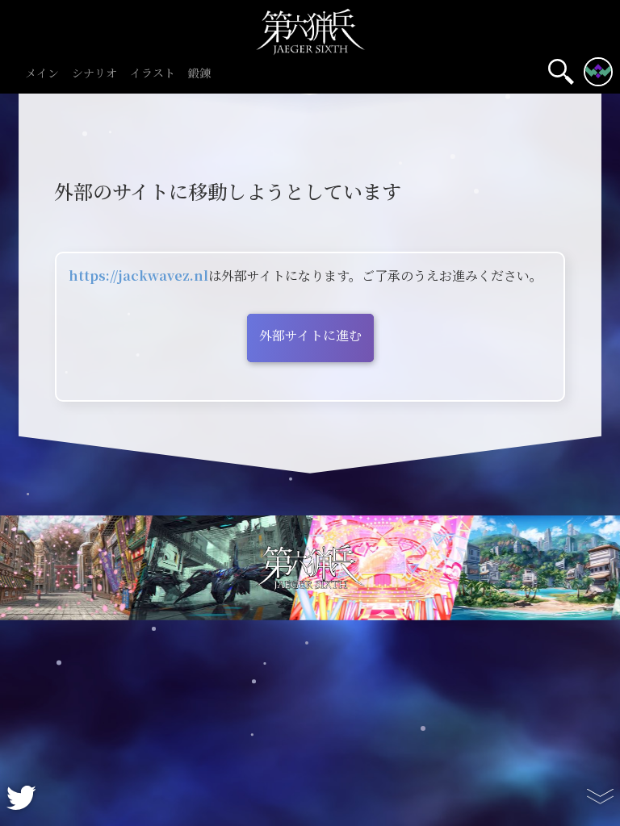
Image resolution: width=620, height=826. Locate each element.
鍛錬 (199, 74)
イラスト (152, 74)
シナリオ (94, 74)
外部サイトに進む (310, 336)
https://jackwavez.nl (138, 276)
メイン (42, 74)
